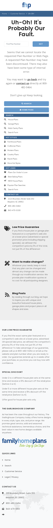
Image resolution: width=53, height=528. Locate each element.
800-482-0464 (14, 206)
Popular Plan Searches (16, 185)
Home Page (28, 110)
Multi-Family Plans (15, 128)
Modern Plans (13, 150)
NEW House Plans (15, 181)
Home (4, 14)
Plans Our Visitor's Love (17, 172)
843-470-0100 (14, 210)
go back (32, 79)
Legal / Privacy (11, 477)
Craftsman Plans (14, 146)
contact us (22, 83)
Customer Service (17, 14)
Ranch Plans (12, 159)
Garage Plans (13, 124)
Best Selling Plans (15, 177)
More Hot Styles (14, 163)
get (41, 44)
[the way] (5, 514)
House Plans (13, 119)
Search (27, 103)
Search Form (13, 132)
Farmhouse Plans (14, 142)
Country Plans (13, 154)
